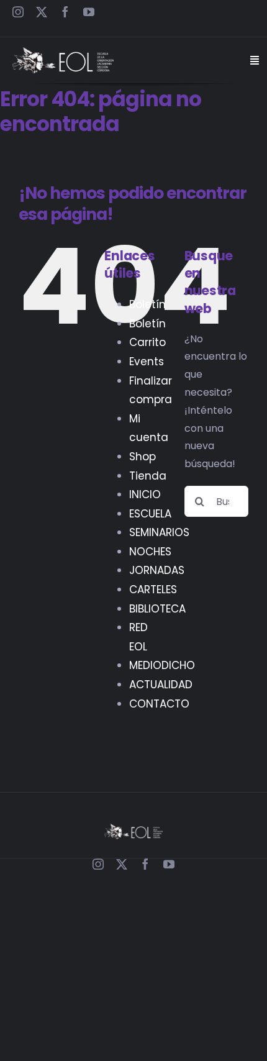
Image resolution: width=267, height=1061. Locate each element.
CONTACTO (159, 703)
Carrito (147, 342)
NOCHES (150, 551)
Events (146, 361)
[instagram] (18, 11)
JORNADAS (156, 570)
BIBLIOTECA (157, 608)
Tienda (147, 475)
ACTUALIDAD (160, 684)
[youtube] (88, 11)
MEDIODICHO (162, 665)
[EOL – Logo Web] (63, 52)
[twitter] (41, 11)
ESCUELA (150, 513)
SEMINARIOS (159, 532)
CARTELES (153, 589)
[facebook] (65, 11)
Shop (142, 456)
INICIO (145, 494)
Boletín (147, 304)
